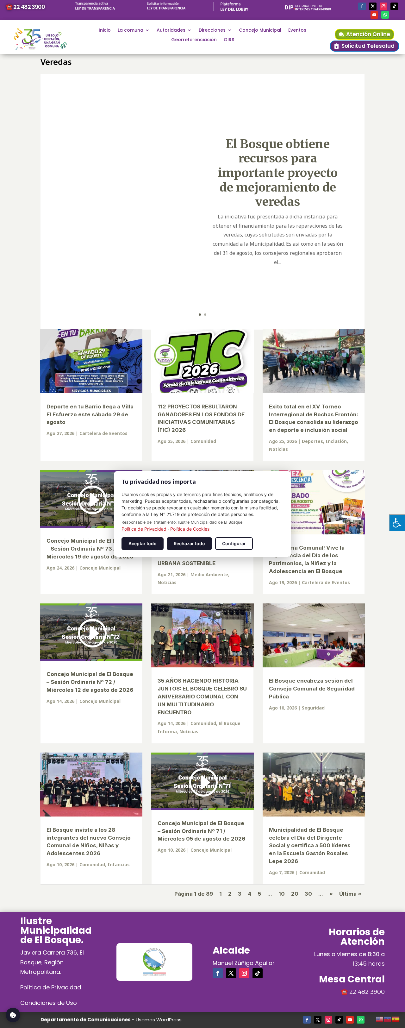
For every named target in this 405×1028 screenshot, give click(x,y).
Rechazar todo (189, 543)
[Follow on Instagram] (383, 6)
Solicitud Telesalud (368, 46)
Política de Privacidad (50, 987)
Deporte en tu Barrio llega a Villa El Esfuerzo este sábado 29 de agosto (90, 414)
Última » (350, 894)
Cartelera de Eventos (103, 433)
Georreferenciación (194, 40)
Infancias (119, 864)
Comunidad (203, 441)
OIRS (229, 40)
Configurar (234, 543)
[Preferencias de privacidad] (13, 1015)
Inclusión (336, 441)
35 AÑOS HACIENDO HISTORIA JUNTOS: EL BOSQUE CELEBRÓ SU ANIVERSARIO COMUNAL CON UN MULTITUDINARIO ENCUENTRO (202, 696)
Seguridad (313, 708)
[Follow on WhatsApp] (385, 15)
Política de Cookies (189, 529)
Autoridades (171, 30)
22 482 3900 (367, 991)
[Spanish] (396, 1018)
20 (294, 894)
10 (281, 894)
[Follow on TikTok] (394, 6)
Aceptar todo (142, 543)
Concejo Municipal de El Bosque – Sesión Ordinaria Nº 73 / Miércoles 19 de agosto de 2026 (90, 549)
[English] (380, 1018)
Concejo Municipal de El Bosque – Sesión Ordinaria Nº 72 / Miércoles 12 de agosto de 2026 (90, 682)
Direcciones (212, 30)
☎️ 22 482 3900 (25, 7)
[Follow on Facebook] (362, 6)
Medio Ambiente (209, 574)
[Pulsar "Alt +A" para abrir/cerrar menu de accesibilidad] (397, 522)
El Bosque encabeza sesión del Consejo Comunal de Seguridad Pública (312, 689)
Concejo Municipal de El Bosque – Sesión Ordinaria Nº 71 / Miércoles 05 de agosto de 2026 (201, 831)
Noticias (278, 449)
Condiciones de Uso (48, 1003)
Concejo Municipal (260, 30)
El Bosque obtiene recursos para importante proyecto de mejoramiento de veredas (278, 172)
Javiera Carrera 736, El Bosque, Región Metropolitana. (52, 962)
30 (308, 894)
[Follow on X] (373, 6)
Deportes (312, 441)
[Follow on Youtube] (374, 15)
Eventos (297, 30)
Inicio (105, 30)
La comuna (130, 30)
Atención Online (368, 34)
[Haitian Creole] (388, 1018)
